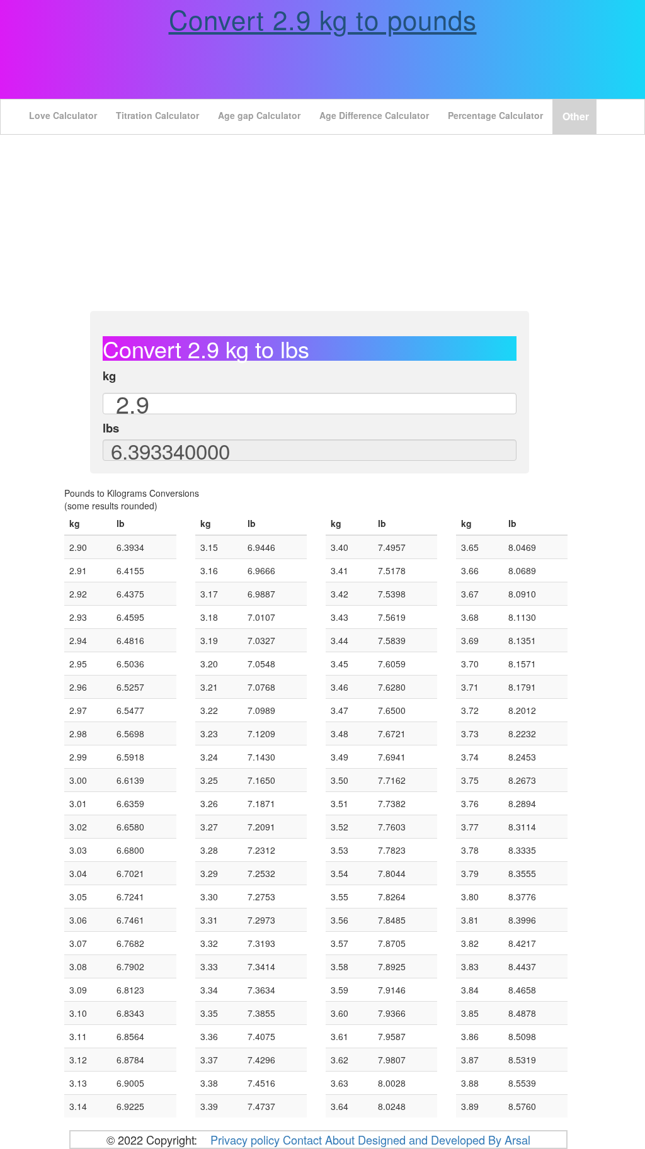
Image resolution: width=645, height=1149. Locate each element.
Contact (304, 1139)
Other (575, 116)
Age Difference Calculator (374, 115)
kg (109, 376)
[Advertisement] (322, 223)
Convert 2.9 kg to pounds (323, 19)
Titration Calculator (157, 115)
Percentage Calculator (495, 115)
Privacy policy (245, 1139)
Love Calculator (63, 115)
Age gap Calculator (259, 115)
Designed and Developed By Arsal (444, 1139)
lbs (111, 428)
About (340, 1139)
